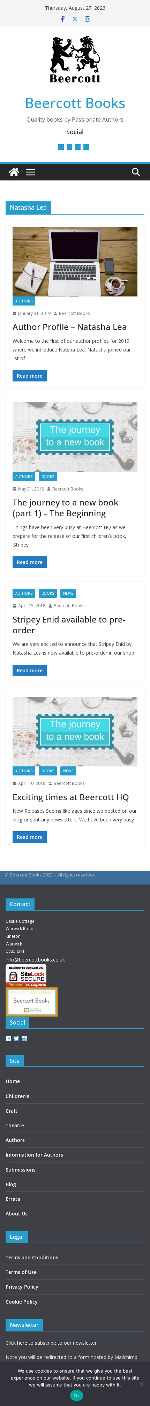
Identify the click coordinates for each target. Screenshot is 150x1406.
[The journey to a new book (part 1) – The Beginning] (75, 437)
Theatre (15, 1125)
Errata (13, 1199)
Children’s (17, 1096)
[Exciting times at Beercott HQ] (75, 731)
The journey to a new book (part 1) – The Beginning (65, 507)
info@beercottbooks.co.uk (35, 959)
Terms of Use (21, 1272)
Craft (11, 1110)
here (22, 1342)
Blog (11, 1184)
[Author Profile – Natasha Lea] (75, 261)
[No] (141, 1384)
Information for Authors (34, 1154)
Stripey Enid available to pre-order (69, 624)
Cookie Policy (22, 1301)
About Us (17, 1213)
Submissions (21, 1169)
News (68, 593)
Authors (15, 1140)
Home (13, 1081)
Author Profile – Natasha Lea (70, 326)
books (48, 476)
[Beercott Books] (14, 172)
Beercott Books (75, 102)
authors (23, 301)
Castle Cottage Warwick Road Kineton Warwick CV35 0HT (20, 936)
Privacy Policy (22, 1286)
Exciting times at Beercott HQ (71, 797)
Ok (77, 1395)
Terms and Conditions (32, 1257)
